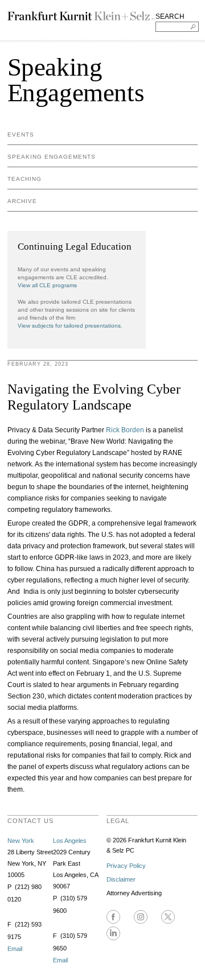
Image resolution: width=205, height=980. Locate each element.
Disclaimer (121, 879)
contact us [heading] (30, 821)
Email (14, 948)
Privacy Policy (126, 865)
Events (20, 134)
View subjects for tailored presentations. (70, 325)
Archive (22, 201)
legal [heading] (117, 821)
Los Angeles (70, 840)
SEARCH (169, 16)
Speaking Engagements (51, 157)
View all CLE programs (47, 285)
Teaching (24, 179)
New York (20, 840)
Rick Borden (125, 430)
